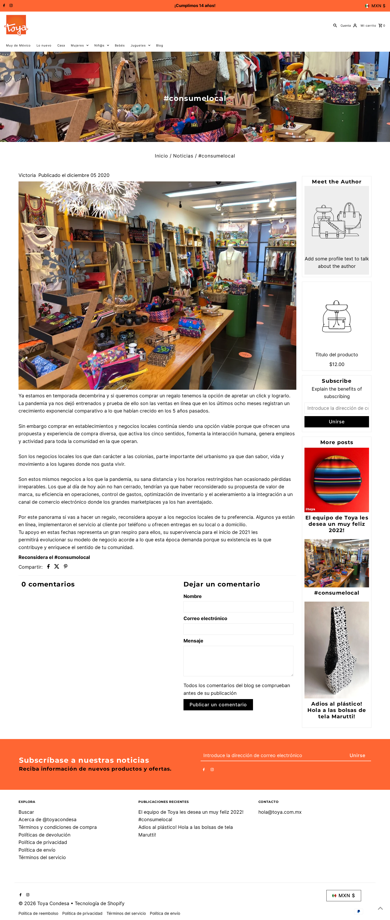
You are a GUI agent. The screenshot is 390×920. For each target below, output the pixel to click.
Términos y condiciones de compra (58, 827)
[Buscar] (335, 25)
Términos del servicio (42, 857)
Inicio (161, 156)
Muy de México (18, 45)
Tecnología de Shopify (100, 903)
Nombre (192, 596)
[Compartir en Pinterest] (65, 567)
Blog (159, 45)
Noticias (183, 156)
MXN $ (378, 5)
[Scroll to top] (380, 908)
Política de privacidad (43, 842)
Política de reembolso (38, 913)
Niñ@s (99, 45)
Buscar (26, 812)
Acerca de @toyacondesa (48, 819)
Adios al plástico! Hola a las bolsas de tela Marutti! (336, 710)
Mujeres (77, 45)
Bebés (120, 45)
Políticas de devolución (44, 835)
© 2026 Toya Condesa (45, 903)
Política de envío (37, 850)
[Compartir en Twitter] (56, 567)
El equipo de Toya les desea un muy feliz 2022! (336, 523)
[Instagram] (10, 5)
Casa (61, 45)
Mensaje (193, 641)
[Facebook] (3, 5)
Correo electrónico (205, 618)
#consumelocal (337, 593)
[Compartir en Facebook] (48, 567)
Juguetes (138, 45)
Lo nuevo (44, 45)
